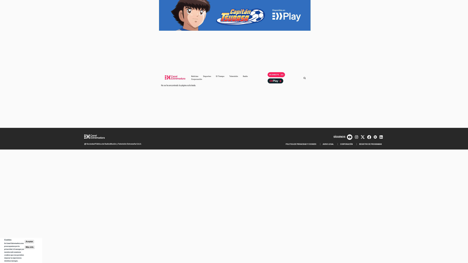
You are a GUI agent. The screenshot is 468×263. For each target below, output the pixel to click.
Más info (30, 247)
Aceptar (29, 241)
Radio (245, 76)
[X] (363, 136)
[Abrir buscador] (304, 77)
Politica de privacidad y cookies (301, 144)
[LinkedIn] (381, 136)
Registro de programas (370, 144)
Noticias (194, 76)
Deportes (207, 76)
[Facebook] (369, 136)
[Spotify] (376, 136)
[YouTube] (350, 136)
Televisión (233, 76)
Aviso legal (328, 144)
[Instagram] (357, 136)
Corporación (196, 79)
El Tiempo (220, 76)
